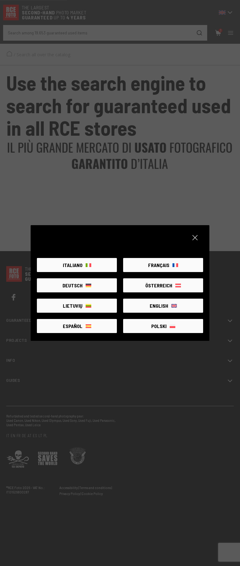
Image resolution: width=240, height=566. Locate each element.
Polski (159, 326)
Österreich (158, 285)
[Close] (195, 237)
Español (72, 326)
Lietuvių (72, 306)
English (159, 306)
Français (158, 265)
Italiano (72, 265)
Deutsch (72, 285)
